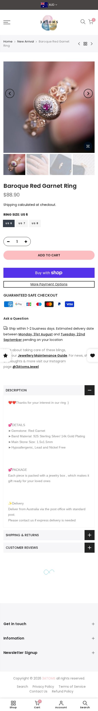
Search (22, 686)
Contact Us (38, 691)
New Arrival (25, 41)
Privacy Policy (43, 686)
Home (8, 41)
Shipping (10, 204)
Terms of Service (72, 686)
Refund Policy (62, 691)
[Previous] (9, 93)
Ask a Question (15, 318)
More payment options (49, 284)
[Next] (88, 93)
